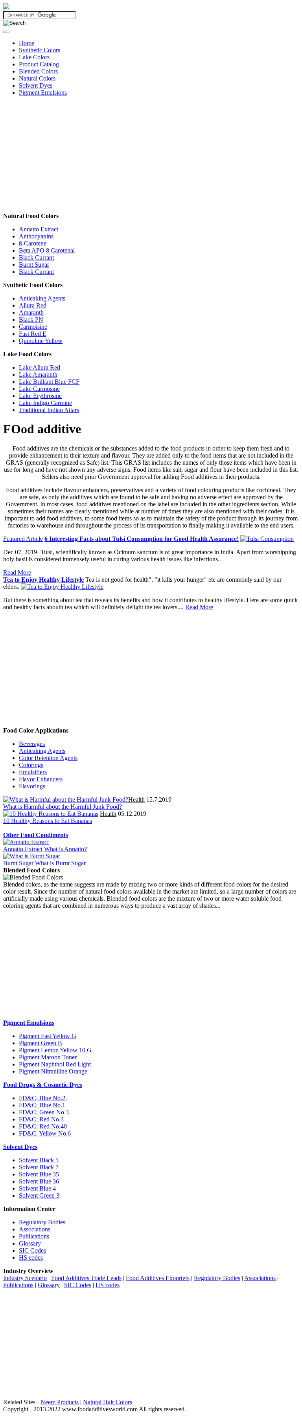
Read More (17, 572)
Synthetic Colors (39, 50)
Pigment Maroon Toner (48, 1057)
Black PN (31, 319)
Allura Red (32, 305)
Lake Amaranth (38, 374)
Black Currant (36, 257)
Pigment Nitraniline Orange (53, 1071)
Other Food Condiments (35, 835)
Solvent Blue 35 (39, 1174)
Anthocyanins (36, 236)
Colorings (31, 765)
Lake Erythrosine (40, 395)
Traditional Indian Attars (49, 410)
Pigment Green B (40, 1043)
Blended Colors (38, 71)
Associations (34, 1229)
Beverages (32, 743)
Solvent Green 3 (39, 1195)
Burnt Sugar (34, 264)
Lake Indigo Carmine (45, 402)
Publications (34, 1236)
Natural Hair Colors (107, 1402)
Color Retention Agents (48, 758)
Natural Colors (37, 78)
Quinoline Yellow (41, 340)
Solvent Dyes (35, 85)
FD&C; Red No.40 (43, 1126)
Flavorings (32, 786)
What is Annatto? (65, 849)
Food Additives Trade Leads (86, 1278)
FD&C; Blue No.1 (42, 1105)
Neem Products (60, 1402)
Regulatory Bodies (42, 1222)
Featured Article (23, 538)
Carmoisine (33, 326)
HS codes (31, 1257)
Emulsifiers (33, 772)
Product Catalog (39, 64)
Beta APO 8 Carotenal (47, 250)
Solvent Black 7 (39, 1167)
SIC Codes (32, 1250)
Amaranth (31, 312)
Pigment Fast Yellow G (47, 1036)
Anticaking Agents (42, 298)
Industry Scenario (25, 1278)
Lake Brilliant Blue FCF (49, 381)
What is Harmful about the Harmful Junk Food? (62, 806)
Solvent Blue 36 (39, 1181)
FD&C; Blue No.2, (43, 1098)
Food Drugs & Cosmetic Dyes (42, 1084)
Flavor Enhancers (41, 779)
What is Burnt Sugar (60, 863)
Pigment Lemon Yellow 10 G (55, 1050)
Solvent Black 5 (39, 1160)
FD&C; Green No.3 (44, 1112)
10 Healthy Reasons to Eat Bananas (47, 820)
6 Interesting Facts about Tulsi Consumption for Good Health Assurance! (141, 538)
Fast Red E (32, 333)
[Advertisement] (151, 157)
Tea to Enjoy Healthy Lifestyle (43, 579)
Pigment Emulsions (43, 92)
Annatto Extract (38, 229)
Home (26, 43)
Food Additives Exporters (158, 1278)
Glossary (30, 1243)
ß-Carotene (32, 243)
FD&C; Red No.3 (41, 1119)
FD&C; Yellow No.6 (45, 1133)
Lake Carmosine (39, 388)
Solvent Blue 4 (37, 1188)
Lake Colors (34, 57)
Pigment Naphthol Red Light (55, 1064)
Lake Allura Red (39, 367)
